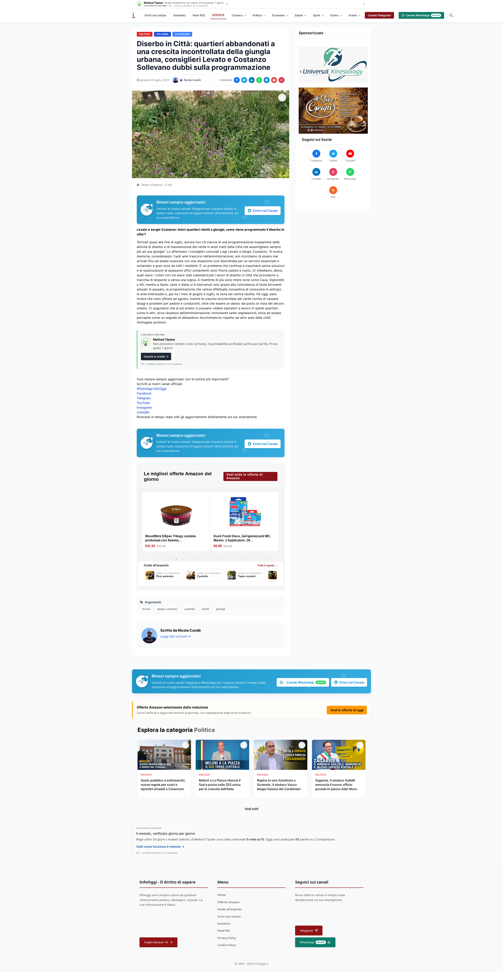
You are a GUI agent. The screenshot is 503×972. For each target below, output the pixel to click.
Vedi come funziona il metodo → (160, 847)
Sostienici (179, 15)
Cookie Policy (226, 945)
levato (146, 609)
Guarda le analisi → (156, 356)
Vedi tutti (251, 809)
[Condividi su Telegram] (267, 80)
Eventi (353, 15)
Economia (278, 15)
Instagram (144, 407)
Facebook (144, 393)
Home (221, 895)
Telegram (144, 398)
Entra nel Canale (265, 211)
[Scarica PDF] (282, 80)
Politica (257, 15)
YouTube (143, 403)
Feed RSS (199, 15)
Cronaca (237, 15)
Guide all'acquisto (229, 909)
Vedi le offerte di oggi (346, 710)
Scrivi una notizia (155, 15)
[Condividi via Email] (274, 80)
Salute (299, 15)
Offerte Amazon (228, 902)
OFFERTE (218, 15)
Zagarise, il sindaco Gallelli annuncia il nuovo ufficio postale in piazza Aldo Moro (336, 784)
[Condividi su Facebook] (237, 80)
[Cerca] (451, 15)
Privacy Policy (226, 938)
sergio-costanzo (167, 609)
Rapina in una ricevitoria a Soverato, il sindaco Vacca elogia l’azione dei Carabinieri (278, 784)
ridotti (205, 609)
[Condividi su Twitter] (244, 80)
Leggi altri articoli (173, 636)
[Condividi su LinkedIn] (252, 80)
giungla (220, 609)
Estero (334, 15)
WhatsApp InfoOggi (151, 389)
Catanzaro (182, 34)
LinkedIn (143, 412)
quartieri (189, 609)
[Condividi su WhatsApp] (259, 80)
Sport (316, 15)
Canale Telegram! (379, 15)
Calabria (162, 34)
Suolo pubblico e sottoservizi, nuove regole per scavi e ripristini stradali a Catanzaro (163, 784)
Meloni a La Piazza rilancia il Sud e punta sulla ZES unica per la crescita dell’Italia (219, 784)
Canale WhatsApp (423, 15)
